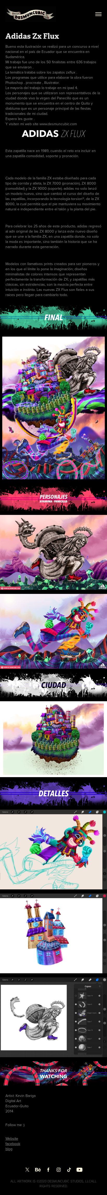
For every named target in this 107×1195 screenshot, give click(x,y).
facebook (12, 1143)
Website (11, 1138)
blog (8, 1148)
